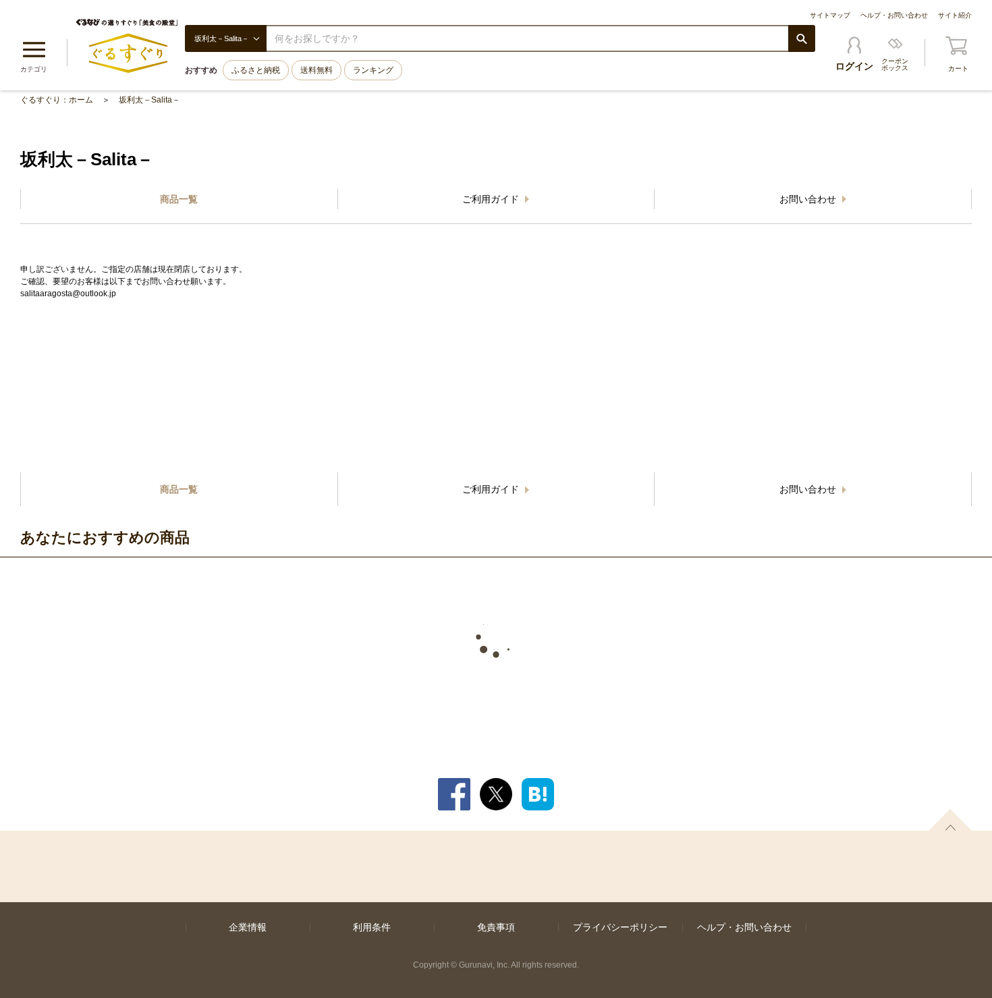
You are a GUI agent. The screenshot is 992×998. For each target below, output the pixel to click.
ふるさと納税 (255, 70)
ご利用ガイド (492, 199)
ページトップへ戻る (950, 820)
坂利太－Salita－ (149, 100)
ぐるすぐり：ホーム (56, 100)
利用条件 (372, 927)
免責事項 (496, 927)
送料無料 (316, 70)
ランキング (373, 70)
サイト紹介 (955, 15)
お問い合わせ (809, 199)
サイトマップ (830, 15)
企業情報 (248, 927)
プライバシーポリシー (620, 927)
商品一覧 (179, 199)
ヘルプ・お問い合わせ (894, 15)
